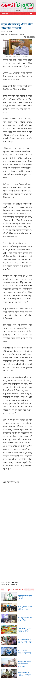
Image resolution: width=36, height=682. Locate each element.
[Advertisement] (18, 522)
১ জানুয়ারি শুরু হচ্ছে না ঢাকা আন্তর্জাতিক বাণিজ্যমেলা (24, 663)
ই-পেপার (18, 11)
